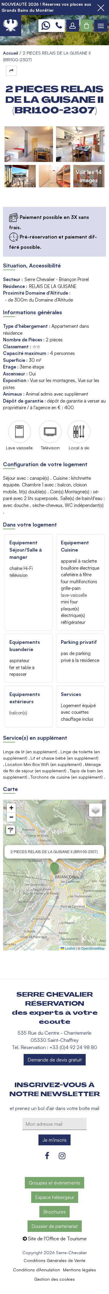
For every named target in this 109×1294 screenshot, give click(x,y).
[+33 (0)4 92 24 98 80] (59, 25)
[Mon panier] (87, 26)
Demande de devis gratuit (55, 1060)
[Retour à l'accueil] (10, 25)
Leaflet (69, 948)
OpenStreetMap (92, 948)
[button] (87, 26)
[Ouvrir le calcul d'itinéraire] (10, 829)
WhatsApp (45, 25)
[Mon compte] (72, 26)
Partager (11, 71)
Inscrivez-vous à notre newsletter (54, 1089)
